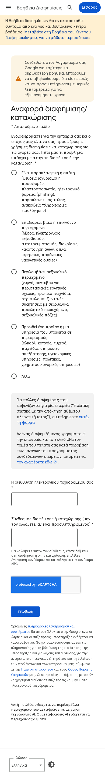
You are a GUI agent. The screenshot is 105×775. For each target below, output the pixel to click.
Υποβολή (25, 611)
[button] (8, 7)
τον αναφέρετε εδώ (34, 462)
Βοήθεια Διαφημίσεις (39, 8)
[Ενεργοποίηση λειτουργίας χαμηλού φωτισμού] (51, 764)
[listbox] (27, 765)
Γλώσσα (21, 758)
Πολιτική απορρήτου (37, 669)
